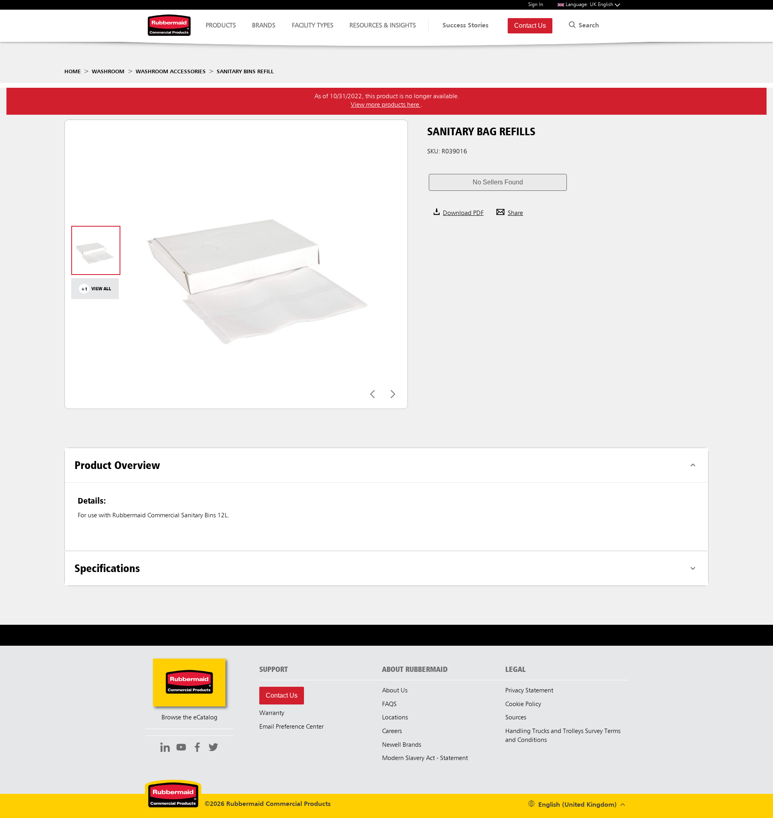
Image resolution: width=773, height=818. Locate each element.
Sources (515, 718)
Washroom (108, 71)
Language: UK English (590, 4)
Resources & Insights (382, 26)
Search (588, 26)
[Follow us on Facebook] (197, 748)
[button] (497, 182)
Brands (263, 26)
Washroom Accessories (171, 71)
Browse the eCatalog (189, 718)
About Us (394, 691)
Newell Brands (401, 745)
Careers (392, 731)
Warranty (271, 713)
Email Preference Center (291, 727)
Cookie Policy (523, 704)
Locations (395, 718)
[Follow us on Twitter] (213, 748)
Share (515, 213)
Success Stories (465, 26)
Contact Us (530, 25)
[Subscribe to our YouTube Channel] (181, 748)
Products (221, 26)
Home (72, 71)
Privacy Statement (529, 691)
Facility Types (312, 26)
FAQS (389, 704)
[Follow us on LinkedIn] (165, 748)
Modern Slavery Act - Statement (425, 758)
